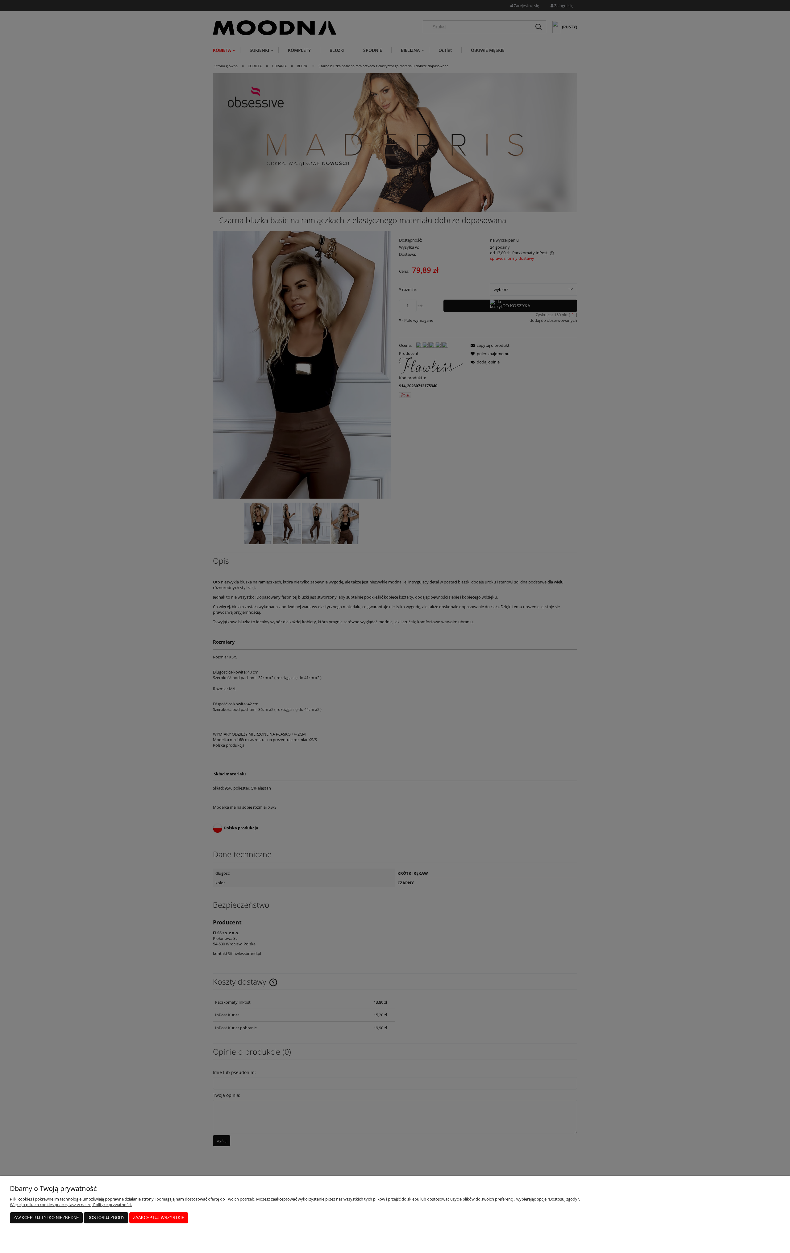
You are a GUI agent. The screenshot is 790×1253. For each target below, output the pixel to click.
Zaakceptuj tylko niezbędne (46, 1217)
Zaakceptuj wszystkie (159, 1217)
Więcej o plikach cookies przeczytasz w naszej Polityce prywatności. (71, 1204)
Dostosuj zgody (106, 1217)
